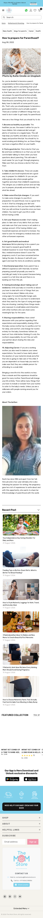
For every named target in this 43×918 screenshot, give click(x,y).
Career (31, 31)
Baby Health (7, 31)
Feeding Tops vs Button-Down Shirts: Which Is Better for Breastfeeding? (20, 571)
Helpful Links (10, 830)
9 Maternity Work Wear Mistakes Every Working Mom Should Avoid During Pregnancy (20, 668)
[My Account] (31, 10)
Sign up (32, 842)
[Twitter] (10, 896)
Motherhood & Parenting (16, 23)
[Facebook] (5, 896)
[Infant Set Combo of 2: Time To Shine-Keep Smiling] (11, 732)
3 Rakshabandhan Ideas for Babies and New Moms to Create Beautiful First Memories (19, 636)
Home (4, 23)
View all (36, 715)
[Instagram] (15, 896)
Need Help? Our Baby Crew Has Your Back (21, 807)
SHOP (5, 818)
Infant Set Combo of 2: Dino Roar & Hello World (31, 751)
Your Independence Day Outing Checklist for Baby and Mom (19, 539)
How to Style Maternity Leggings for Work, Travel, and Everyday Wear (21, 604)
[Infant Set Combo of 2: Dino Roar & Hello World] (32, 732)
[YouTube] (20, 896)
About (6, 824)
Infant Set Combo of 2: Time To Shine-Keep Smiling (10, 751)
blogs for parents (20, 31)
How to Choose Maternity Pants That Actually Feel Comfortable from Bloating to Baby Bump (20, 701)
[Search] (4, 17)
